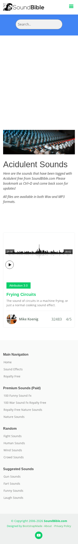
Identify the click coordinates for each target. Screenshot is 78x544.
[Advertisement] (39, 76)
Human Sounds (14, 443)
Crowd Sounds (14, 457)
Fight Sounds (13, 436)
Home (8, 362)
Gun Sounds (12, 476)
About (48, 526)
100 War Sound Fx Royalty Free (25, 402)
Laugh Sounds (13, 497)
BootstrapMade (32, 526)
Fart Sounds (12, 483)
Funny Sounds (13, 490)
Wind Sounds (13, 450)
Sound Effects (13, 369)
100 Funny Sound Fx (17, 395)
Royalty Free (12, 376)
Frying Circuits (21, 294)
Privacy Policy (62, 526)
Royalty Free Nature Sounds (23, 409)
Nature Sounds (14, 416)
